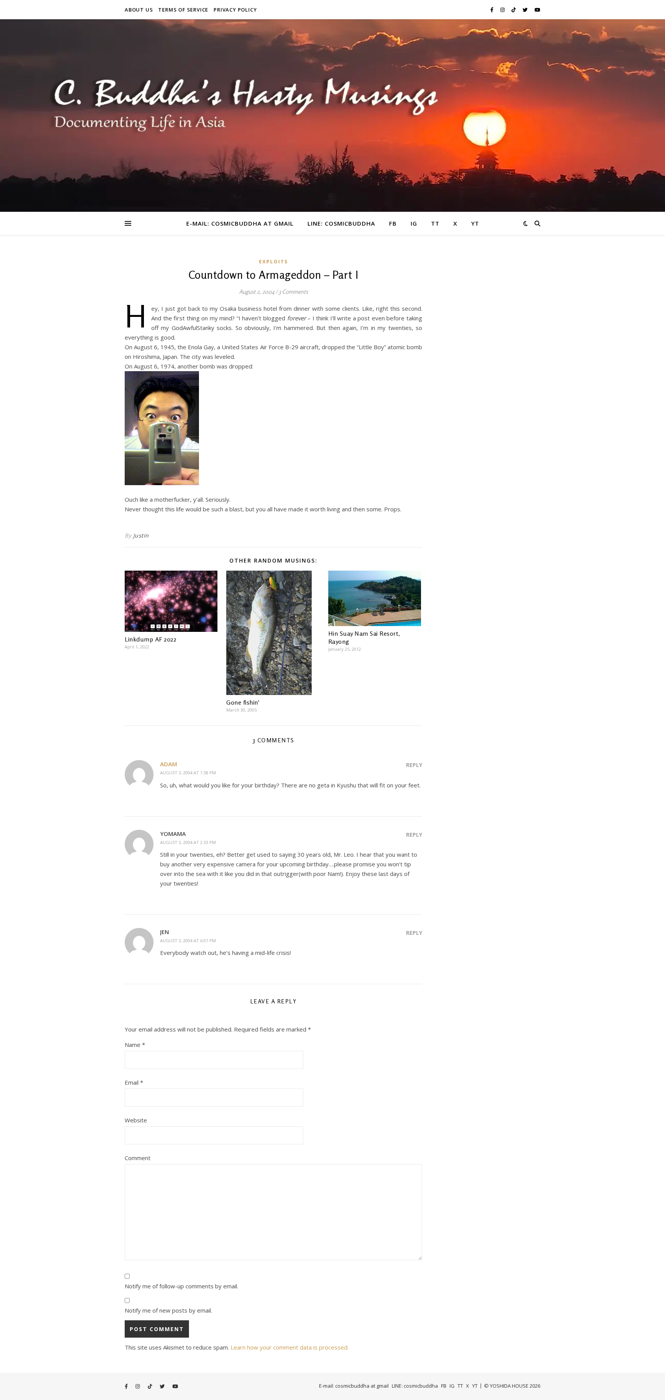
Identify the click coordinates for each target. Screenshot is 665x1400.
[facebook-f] (492, 9)
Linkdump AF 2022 (150, 639)
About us (139, 9)
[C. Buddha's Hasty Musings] (332, 115)
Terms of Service (183, 9)
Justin (141, 535)
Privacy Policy (235, 9)
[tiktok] (514, 9)
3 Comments (293, 291)
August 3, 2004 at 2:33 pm (188, 842)
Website (136, 1120)
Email (134, 1082)
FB (393, 223)
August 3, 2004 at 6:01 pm (188, 940)
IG (414, 223)
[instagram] (503, 9)
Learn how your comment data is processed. (290, 1347)
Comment (137, 1158)
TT (435, 223)
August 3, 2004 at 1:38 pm (188, 772)
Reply (414, 765)
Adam (168, 764)
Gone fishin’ (242, 702)
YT (475, 223)
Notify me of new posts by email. (168, 1310)
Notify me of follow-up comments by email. (181, 1286)
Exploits (273, 261)
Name (135, 1044)
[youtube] (537, 9)
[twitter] (526, 9)
